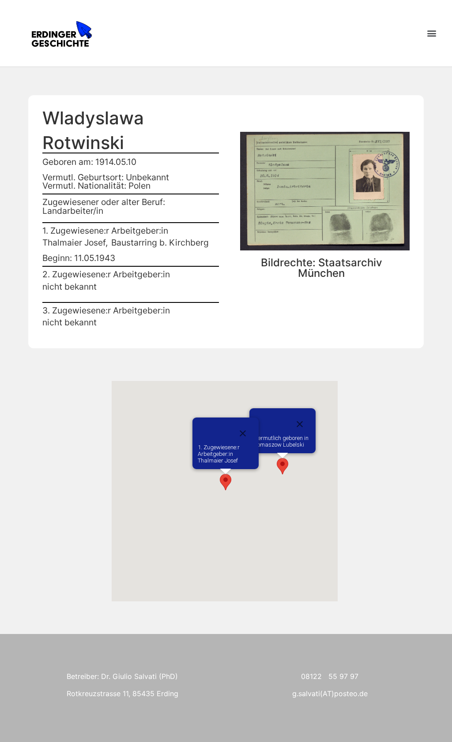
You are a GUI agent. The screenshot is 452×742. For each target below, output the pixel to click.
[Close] (299, 424)
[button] (431, 33)
